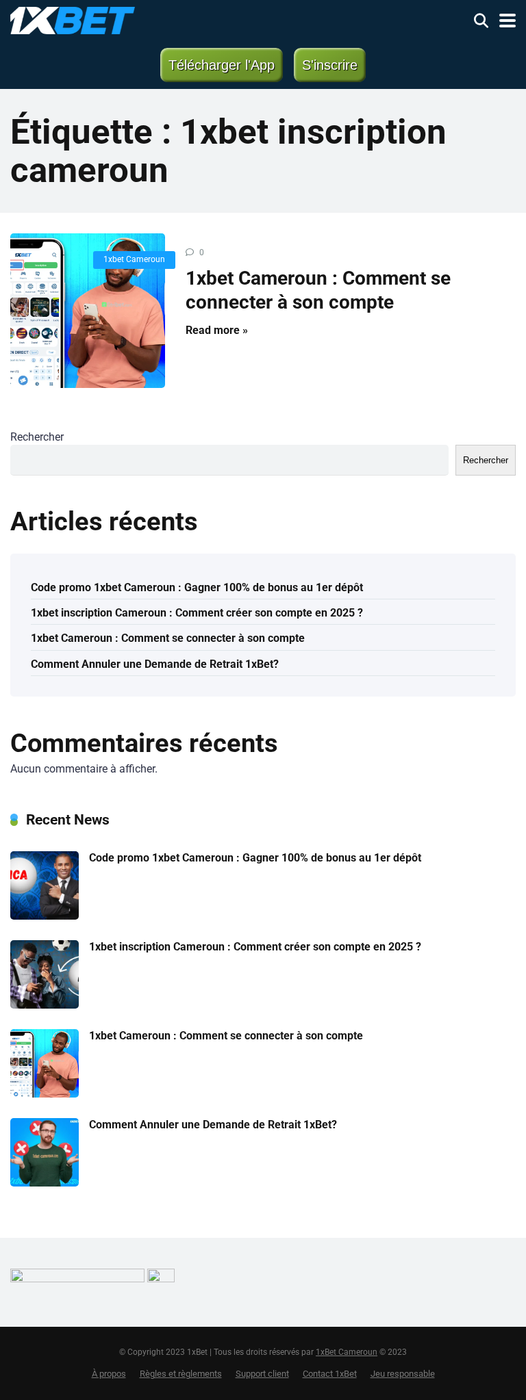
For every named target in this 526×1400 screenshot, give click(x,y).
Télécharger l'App (221, 65)
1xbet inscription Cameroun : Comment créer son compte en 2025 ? (198, 612)
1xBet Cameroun (346, 1352)
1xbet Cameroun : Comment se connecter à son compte (169, 638)
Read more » (217, 330)
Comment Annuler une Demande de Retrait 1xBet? (155, 664)
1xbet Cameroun (134, 259)
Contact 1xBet (330, 1374)
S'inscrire (330, 65)
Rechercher (37, 436)
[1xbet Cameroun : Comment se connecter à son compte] (87, 310)
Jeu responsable (403, 1374)
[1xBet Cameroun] (72, 18)
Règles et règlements (181, 1374)
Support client (262, 1374)
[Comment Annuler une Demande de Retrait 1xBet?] (44, 1182)
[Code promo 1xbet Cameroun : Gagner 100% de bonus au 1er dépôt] (44, 915)
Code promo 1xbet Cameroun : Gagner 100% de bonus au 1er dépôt (197, 587)
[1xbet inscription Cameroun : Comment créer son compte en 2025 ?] (44, 1004)
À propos (109, 1374)
